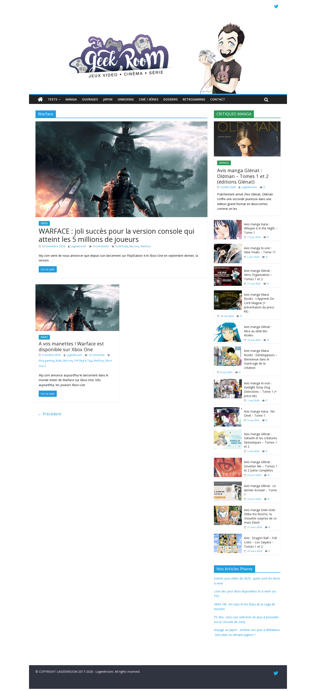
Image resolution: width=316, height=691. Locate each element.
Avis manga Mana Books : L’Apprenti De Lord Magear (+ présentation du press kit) (259, 302)
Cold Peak (121, 246)
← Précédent (49, 413)
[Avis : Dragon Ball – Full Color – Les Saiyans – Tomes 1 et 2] (228, 536)
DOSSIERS (170, 99)
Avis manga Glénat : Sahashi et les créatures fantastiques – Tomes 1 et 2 (260, 440)
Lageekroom (78, 246)
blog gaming (46, 360)
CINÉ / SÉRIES (148, 99)
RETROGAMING (194, 99)
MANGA (71, 99)
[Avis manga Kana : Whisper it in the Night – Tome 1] (228, 222)
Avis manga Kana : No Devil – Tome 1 (259, 413)
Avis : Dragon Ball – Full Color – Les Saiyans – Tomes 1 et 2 (260, 542)
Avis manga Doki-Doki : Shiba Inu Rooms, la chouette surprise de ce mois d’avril (260, 516)
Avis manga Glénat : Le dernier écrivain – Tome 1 (260, 490)
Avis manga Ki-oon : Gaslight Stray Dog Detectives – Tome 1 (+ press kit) (260, 389)
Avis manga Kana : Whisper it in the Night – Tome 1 (260, 228)
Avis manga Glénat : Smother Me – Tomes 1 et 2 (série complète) (260, 466)
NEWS (44, 223)
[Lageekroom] (158, 22)
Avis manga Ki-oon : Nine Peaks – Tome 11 (260, 250)
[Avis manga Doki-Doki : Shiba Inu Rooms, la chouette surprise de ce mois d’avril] (228, 508)
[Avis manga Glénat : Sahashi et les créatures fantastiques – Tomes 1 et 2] (228, 432)
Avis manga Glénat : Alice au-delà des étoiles (258, 331)
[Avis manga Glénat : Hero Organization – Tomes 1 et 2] (228, 269)
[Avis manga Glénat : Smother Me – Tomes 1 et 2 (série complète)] (228, 460)
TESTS (52, 99)
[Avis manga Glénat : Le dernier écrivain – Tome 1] (228, 484)
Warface (146, 246)
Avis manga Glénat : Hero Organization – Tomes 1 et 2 (258, 275)
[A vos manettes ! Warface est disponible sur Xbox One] (77, 286)
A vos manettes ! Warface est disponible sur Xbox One (71, 346)
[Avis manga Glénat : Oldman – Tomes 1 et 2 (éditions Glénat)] (247, 124)
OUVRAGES (90, 99)
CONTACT (217, 99)
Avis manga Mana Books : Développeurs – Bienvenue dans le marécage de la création (260, 359)
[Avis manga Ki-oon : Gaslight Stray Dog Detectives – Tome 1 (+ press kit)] (228, 381)
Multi (58, 360)
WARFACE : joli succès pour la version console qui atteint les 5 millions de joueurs (116, 235)
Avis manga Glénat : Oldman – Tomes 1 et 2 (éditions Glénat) (243, 176)
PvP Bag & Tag (83, 360)
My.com (134, 246)
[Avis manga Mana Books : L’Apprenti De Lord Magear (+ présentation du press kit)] (228, 293)
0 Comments (101, 246)
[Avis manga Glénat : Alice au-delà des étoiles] (228, 325)
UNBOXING (126, 99)
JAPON (107, 99)
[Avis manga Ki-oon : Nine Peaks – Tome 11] (228, 246)
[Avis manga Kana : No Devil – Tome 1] (228, 409)
